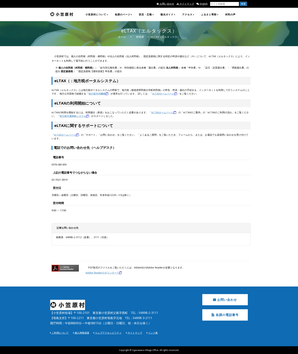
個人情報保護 (81, 332)
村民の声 (230, 14)
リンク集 (152, 332)
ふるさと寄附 (209, 14)
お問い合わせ (226, 300)
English (203, 3)
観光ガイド (167, 14)
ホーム (122, 36)
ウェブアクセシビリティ (108, 332)
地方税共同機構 (96, 93)
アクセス (187, 14)
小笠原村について (96, 14)
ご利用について (60, 332)
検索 (243, 3)
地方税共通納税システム (72, 116)
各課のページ (122, 14)
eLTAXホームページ (163, 93)
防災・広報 (145, 14)
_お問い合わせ (166, 3)
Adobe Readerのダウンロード (102, 272)
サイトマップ (186, 3)
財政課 (140, 36)
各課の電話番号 (227, 315)
